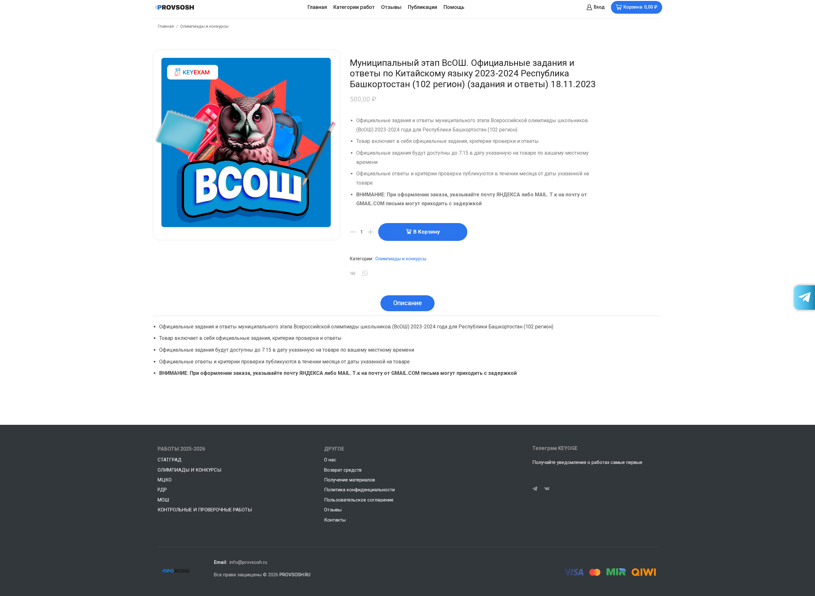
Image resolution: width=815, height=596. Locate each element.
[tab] (407, 303)
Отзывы (391, 7)
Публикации (422, 7)
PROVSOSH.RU (295, 575)
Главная (317, 7)
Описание (407, 303)
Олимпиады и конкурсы (204, 26)
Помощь (453, 7)
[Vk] (546, 488)
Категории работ (354, 7)
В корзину (426, 231)
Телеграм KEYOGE (555, 448)
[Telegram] (534, 488)
